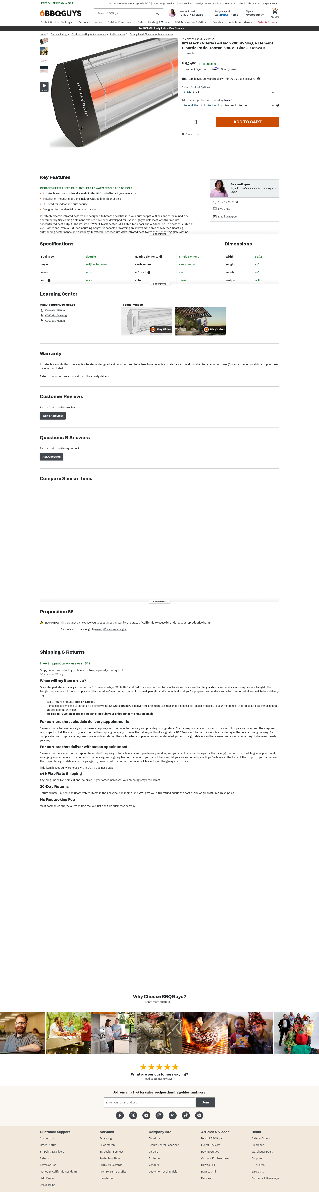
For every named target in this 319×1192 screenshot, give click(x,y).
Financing (106, 1138)
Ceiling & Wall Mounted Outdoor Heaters (151, 34)
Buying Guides (210, 1151)
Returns (45, 1158)
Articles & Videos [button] (239, 22)
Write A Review (53, 415)
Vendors (154, 1165)
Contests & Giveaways (265, 1178)
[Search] (157, 13)
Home (43, 34)
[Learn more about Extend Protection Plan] (278, 105)
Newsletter (106, 1178)
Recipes (206, 1178)
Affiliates (154, 1158)
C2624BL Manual (55, 310)
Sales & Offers (261, 1138)
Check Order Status (249, 3)
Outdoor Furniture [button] (119, 22)
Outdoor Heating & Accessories (88, 34)
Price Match (107, 1145)
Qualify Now (228, 69)
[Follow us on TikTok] (186, 1115)
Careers (153, 1151)
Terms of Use (48, 1165)
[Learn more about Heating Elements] (161, 256)
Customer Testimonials (163, 1171)
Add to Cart (247, 122)
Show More (159, 233)
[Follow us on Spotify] (199, 1115)
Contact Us (47, 1138)
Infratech (188, 53)
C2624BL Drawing (56, 315)
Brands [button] (217, 22)
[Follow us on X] (133, 1115)
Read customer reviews (158, 1079)
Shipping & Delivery (52, 1151)
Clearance (258, 1145)
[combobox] (228, 92)
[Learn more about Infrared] (149, 272)
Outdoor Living (59, 34)
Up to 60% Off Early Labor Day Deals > (159, 28)
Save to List (193, 134)
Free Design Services (165, 3)
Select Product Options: (196, 87)
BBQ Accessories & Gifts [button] (190, 22)
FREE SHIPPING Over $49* (58, 3)
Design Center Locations (208, 3)
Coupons (257, 1158)
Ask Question (52, 456)
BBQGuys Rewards (111, 1165)
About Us (154, 1138)
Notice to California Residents (58, 1171)
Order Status (48, 1145)
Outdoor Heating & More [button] (152, 22)
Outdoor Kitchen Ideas (215, 1158)
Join (205, 1102)
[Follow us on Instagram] (159, 1115)
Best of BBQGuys (211, 1138)
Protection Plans (110, 1158)
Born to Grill (208, 1171)
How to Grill (208, 1165)
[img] (114, 102)
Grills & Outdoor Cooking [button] (55, 22)
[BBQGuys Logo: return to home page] (66, 13)
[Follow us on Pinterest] (173, 1115)
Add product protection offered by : (207, 100)
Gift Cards (230, 3)
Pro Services (186, 3)
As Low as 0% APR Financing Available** (129, 3)
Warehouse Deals (262, 1151)
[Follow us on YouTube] (146, 1115)
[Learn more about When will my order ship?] (259, 79)
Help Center (47, 1178)
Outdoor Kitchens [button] (89, 22)
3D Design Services (112, 1151)
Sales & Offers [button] (266, 22)
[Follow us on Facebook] (120, 1115)
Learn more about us (157, 1002)
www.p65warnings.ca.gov (111, 629)
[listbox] (44, 57)
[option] (44, 45)
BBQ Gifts (258, 1171)
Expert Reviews (210, 1145)
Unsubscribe (47, 1185)
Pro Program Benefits (113, 1171)
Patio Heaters (117, 34)
